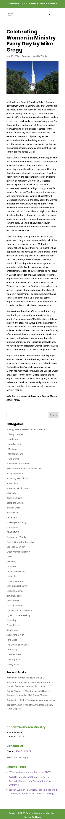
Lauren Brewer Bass (16, 571)
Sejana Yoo (12, 629)
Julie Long (11, 561)
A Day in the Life (14, 473)
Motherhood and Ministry (19, 610)
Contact (13, 3)
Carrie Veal (11, 517)
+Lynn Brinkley (13, 444)
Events (33, 3)
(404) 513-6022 (23, 751)
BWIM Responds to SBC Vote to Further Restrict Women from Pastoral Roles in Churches (30, 780)
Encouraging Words (16, 537)
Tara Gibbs (11, 639)
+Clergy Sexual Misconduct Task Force (25, 429)
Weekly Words (40, 56)
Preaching (27, 56)
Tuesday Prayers (14, 654)
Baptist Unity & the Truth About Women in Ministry (31, 700)
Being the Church (15, 502)
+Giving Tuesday (14, 434)
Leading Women (14, 581)
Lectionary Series (14, 590)
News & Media (48, 3)
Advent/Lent (12, 483)
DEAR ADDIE (12, 532)
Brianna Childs (13, 507)
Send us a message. (17, 757)
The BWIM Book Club (17, 644)
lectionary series (14, 595)
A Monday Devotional (17, 478)
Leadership (11, 576)
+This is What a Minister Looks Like (24, 468)
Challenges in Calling (16, 522)
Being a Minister (14, 497)
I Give (9, 556)
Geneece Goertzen (15, 546)
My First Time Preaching (18, 615)
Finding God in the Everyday (20, 542)
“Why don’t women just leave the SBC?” (26, 677)
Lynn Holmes (12, 600)
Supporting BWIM (15, 634)
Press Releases (13, 625)
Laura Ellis (11, 566)
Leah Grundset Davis (16, 585)
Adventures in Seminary (18, 488)
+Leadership (12, 439)
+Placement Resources (17, 463)
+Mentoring (12, 449)
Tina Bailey (11, 649)
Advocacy (11, 492)
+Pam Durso (12, 458)
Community (12, 527)
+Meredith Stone (14, 453)
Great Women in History (18, 551)
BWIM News (12, 512)
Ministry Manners (15, 605)
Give (24, 3)
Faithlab (36, 816)
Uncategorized (13, 659)
